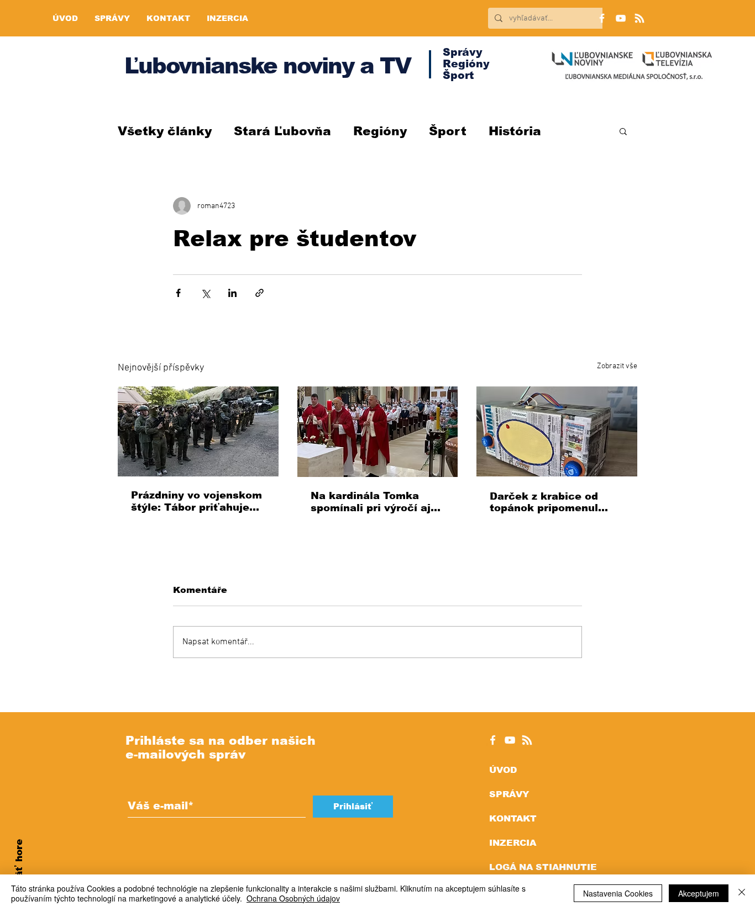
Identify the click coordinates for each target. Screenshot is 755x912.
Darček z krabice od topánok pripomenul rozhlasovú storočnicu (550, 502)
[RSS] (639, 18)
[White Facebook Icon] (492, 740)
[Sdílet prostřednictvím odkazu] (259, 293)
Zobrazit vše (617, 366)
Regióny (380, 131)
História (515, 131)
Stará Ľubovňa (282, 131)
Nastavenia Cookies (618, 893)
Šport (447, 131)
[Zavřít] (741, 893)
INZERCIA (512, 842)
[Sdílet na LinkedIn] (232, 293)
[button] (623, 130)
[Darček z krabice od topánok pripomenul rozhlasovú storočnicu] (556, 431)
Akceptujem (698, 893)
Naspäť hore (19, 871)
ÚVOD (503, 770)
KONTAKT (513, 818)
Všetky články (165, 131)
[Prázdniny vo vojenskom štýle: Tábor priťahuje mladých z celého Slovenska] (198, 431)
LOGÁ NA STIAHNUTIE (543, 867)
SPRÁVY (509, 794)
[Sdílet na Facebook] (178, 293)
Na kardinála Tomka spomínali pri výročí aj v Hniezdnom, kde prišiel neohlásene (377, 502)
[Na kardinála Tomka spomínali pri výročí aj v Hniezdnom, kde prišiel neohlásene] (377, 431)
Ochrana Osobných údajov (293, 898)
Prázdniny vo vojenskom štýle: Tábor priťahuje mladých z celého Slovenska (196, 501)
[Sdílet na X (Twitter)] (205, 293)
